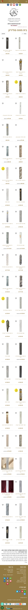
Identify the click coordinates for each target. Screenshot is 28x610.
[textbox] (14, 20)
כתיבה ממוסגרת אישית (21, 569)
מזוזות (24, 576)
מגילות (24, 574)
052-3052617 (14, 25)
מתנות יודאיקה (23, 570)
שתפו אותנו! (24, 589)
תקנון (25, 583)
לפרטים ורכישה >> (20, 55)
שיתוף (3, 33)
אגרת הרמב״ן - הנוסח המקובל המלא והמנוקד (21, 581)
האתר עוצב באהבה (17, 599)
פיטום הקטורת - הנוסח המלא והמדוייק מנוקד (21, 572)
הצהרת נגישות (23, 579)
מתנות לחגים (23, 577)
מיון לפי (25, 33)
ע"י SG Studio (10, 599)
